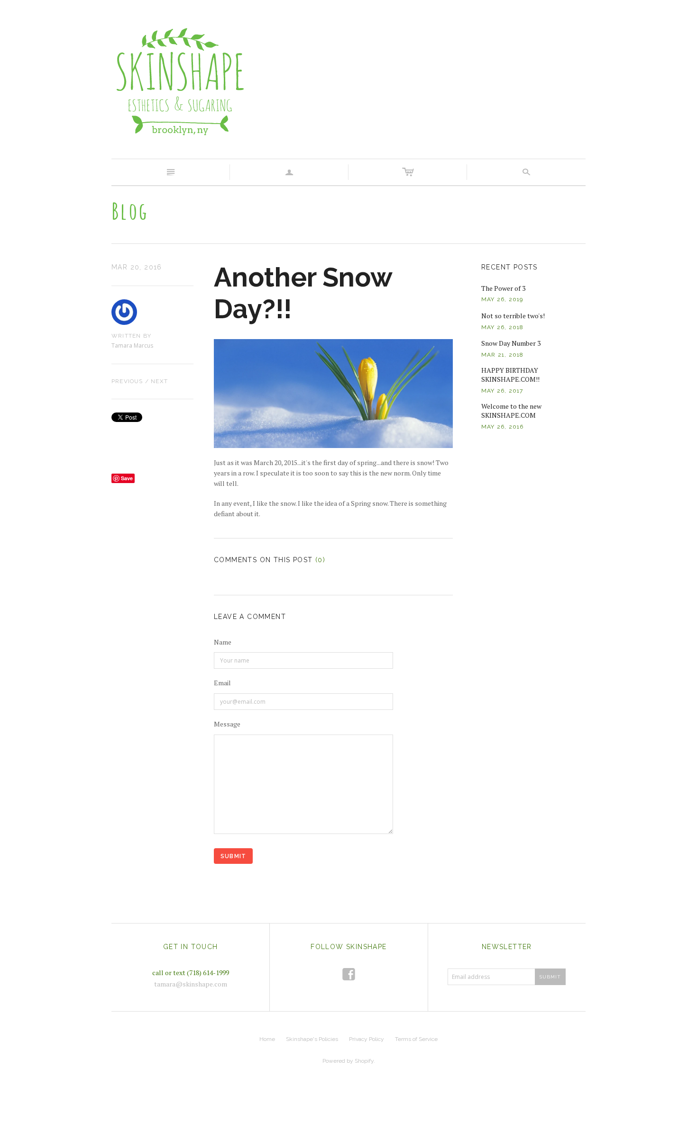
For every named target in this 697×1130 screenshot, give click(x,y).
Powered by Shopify (348, 1061)
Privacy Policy (366, 1039)
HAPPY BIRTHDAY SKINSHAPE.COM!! (510, 375)
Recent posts (509, 267)
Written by (131, 335)
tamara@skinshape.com (190, 983)
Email (222, 682)
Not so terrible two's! (513, 315)
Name (222, 641)
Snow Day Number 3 (511, 343)
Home (267, 1039)
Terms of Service (416, 1039)
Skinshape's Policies (312, 1039)
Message (227, 723)
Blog (130, 210)
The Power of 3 (503, 288)
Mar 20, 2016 (136, 267)
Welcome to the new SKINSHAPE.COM (511, 411)
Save (127, 478)
